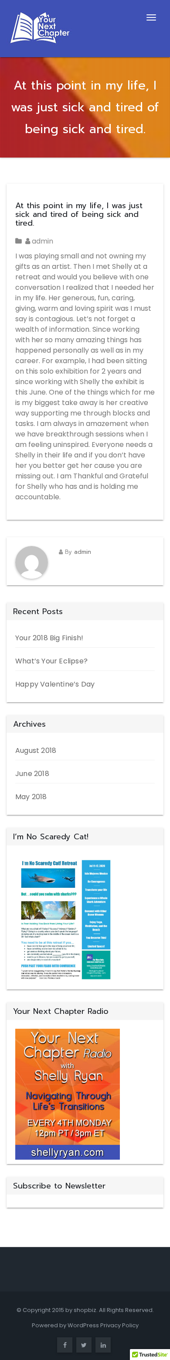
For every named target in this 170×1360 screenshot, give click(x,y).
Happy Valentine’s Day (55, 684)
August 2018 (35, 750)
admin (41, 241)
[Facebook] (65, 1345)
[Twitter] (84, 1345)
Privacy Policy (119, 1325)
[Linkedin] (103, 1345)
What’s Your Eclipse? (51, 661)
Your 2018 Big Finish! (49, 638)
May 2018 (31, 797)
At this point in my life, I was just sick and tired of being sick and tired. (79, 214)
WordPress (83, 1325)
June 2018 (32, 774)
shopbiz (85, 1310)
